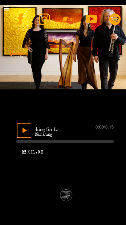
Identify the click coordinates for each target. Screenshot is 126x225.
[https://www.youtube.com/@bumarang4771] (91, 19)
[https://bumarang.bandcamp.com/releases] (68, 19)
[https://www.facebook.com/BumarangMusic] (21, 19)
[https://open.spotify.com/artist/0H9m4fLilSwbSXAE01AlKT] (115, 19)
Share (35, 152)
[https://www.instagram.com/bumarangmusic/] (44, 19)
